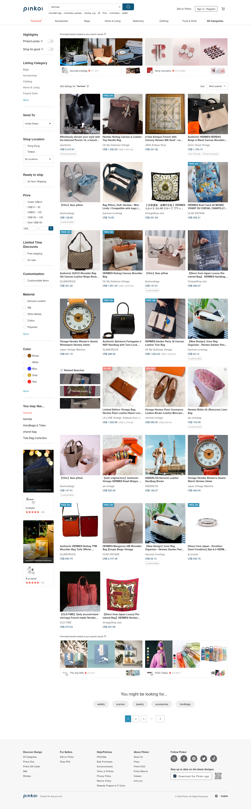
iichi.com (138, 781)
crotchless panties (73, 13)
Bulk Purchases (105, 761)
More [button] (26, 100)
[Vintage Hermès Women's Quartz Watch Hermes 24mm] (208, 455)
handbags (185, 704)
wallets (101, 704)
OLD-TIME (65, 622)
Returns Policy (104, 781)
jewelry (140, 704)
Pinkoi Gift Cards (31, 766)
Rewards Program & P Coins (111, 785)
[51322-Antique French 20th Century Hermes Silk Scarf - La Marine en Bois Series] (165, 114)
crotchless (114, 13)
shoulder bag (55, 13)
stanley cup (90, 13)
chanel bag (30, 432)
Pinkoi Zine (28, 761)
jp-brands (193, 554)
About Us (138, 757)
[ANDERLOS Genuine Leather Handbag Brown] (165, 455)
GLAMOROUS (67, 281)
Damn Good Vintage (199, 144)
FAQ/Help (101, 757)
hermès (27, 419)
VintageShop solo (154, 213)
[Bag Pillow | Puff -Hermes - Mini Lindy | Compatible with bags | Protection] (123, 182)
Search (128, 6)
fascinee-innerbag (112, 213)
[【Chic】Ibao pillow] (80, 182)
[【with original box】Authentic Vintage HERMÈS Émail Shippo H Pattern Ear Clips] (123, 455)
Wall (25, 771)
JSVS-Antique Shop (155, 144)
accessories (161, 704)
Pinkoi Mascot (141, 771)
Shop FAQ (65, 761)
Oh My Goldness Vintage (116, 144)
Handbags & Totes (34, 425)
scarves (120, 704)
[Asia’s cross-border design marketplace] (33, 9)
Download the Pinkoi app (193, 776)
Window (27, 776)
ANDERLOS (151, 486)
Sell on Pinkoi (184, 8)
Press (137, 761)
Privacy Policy (104, 776)
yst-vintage (108, 486)
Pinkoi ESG (139, 766)
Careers (137, 776)
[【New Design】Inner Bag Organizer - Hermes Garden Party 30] (165, 523)
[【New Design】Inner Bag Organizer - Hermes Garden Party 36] (208, 319)
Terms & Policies (105, 771)
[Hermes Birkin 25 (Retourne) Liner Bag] (208, 387)
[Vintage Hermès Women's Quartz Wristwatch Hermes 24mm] (80, 319)
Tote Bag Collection (35, 438)
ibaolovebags (67, 213)
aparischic (65, 144)
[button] (50, 228)
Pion (105, 13)
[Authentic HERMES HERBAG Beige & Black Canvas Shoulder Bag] (208, 114)
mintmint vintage (154, 417)
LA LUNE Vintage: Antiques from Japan (124, 417)
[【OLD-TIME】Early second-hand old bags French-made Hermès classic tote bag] (80, 591)
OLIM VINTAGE (196, 213)
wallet (125, 13)
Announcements (105, 766)
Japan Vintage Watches (72, 349)
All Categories (30, 757)
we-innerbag (194, 417)
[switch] (38, 41)
